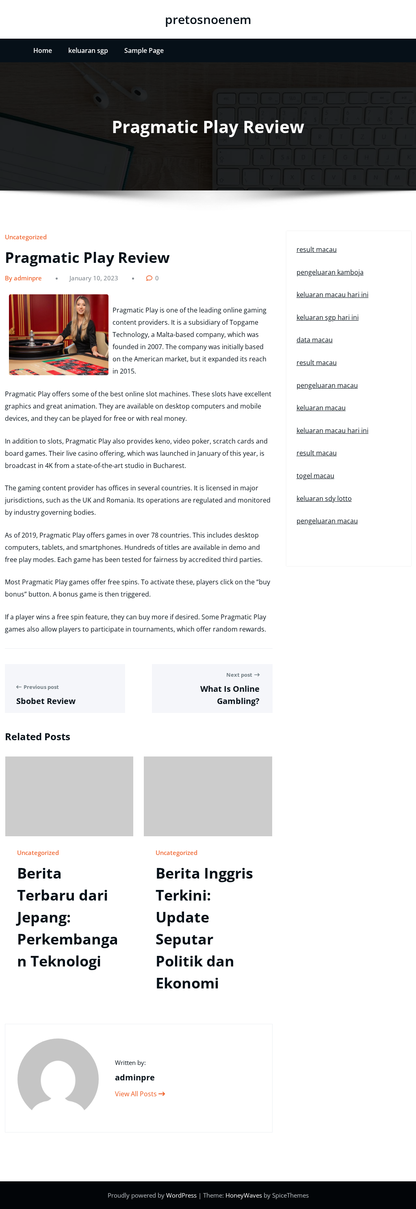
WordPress (182, 1195)
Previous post (41, 687)
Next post (239, 674)
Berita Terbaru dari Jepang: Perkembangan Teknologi (67, 917)
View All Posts (136, 1093)
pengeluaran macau (327, 385)
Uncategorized (26, 237)
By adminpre (23, 278)
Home (42, 50)
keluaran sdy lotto (324, 498)
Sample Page (144, 50)
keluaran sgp (88, 50)
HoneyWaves (243, 1195)
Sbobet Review (46, 700)
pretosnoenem (208, 19)
